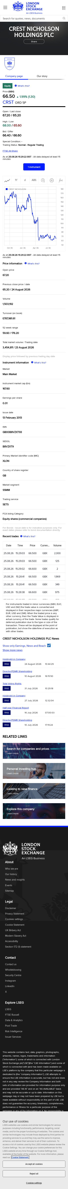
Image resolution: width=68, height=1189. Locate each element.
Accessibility (11, 941)
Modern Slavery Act (15, 935)
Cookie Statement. (20, 1157)
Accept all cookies (33, 1163)
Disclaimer (10, 908)
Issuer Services (13, 1036)
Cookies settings (34, 1182)
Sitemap (9, 890)
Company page (14, 76)
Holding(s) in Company (14, 659)
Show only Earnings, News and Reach (24, 646)
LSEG (8, 1009)
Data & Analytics (14, 1020)
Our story (42, 76)
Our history (11, 874)
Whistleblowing (13, 969)
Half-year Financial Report (16, 708)
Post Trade (11, 1025)
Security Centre (13, 975)
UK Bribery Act (13, 930)
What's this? (24, 85)
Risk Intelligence (13, 1031)
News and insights (15, 879)
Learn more (12, 753)
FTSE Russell (12, 1014)
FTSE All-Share (10, 151)
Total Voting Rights (12, 683)
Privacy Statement (14, 913)
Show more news (12, 650)
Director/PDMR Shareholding (17, 671)
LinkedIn (9, 986)
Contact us (11, 964)
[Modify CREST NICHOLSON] (17, 189)
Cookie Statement (14, 924)
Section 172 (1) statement (18, 946)
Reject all (34, 1173)
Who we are (11, 868)
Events (8, 885)
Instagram (10, 980)
